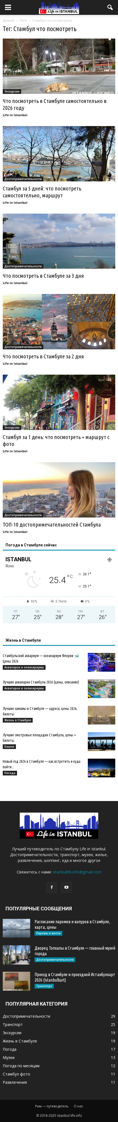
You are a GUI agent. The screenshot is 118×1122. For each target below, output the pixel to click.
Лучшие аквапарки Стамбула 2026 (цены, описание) (41, 682)
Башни (9, 746)
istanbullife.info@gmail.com (77, 872)
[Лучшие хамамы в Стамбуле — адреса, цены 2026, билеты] (101, 715)
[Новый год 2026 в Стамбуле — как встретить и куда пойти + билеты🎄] (101, 768)
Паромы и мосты (48, 933)
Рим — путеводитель (52, 1106)
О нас (78, 1106)
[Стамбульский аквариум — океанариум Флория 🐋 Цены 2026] (101, 662)
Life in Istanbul (15, 115)
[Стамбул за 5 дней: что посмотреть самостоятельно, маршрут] (59, 153)
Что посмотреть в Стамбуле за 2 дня (43, 356)
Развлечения (15, 1082)
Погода (9, 773)
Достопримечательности (23, 179)
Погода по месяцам (21, 1065)
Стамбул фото (16, 1074)
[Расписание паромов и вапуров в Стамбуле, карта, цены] (16, 928)
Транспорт (44, 986)
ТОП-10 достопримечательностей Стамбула (52, 524)
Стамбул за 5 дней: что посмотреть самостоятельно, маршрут (42, 191)
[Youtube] (66, 887)
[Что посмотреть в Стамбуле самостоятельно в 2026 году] (59, 66)
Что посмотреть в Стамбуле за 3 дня (43, 275)
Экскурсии (11, 91)
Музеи (9, 1057)
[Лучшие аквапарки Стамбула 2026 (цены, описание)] (101, 688)
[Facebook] (51, 887)
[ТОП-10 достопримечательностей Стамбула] (59, 490)
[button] (110, 7)
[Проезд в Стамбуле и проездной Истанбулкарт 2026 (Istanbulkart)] (16, 981)
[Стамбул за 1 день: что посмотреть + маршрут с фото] (59, 402)
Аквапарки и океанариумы (24, 667)
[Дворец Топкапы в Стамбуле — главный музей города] (16, 955)
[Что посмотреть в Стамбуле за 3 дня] (59, 241)
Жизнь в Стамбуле (17, 720)
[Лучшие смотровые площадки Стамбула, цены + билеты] (101, 741)
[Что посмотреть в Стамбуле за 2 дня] (59, 321)
